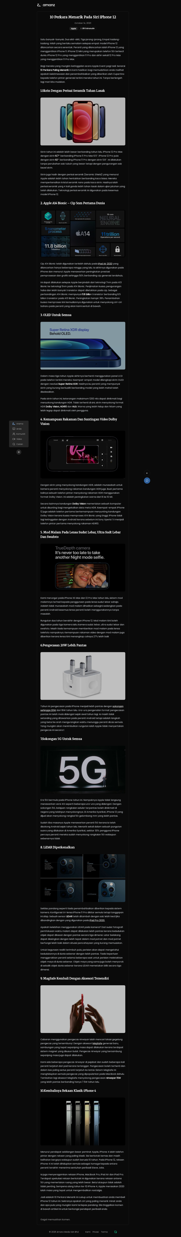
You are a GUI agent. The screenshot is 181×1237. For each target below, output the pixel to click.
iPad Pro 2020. (97, 920)
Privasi (96, 1231)
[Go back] (147, 473)
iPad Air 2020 (105, 263)
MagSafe (97, 1043)
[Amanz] (115, 1232)
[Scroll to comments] (147, 480)
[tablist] (19, 434)
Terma (104, 1231)
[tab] (19, 423)
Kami (87, 1231)
